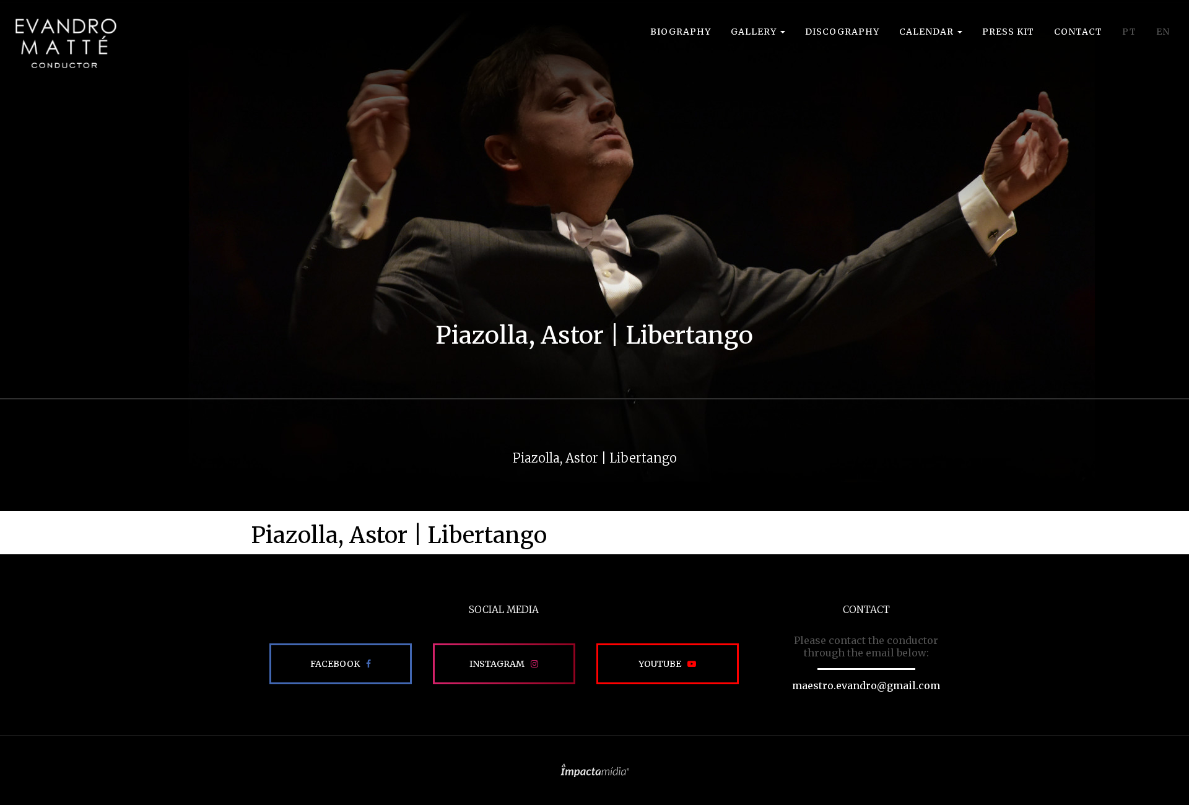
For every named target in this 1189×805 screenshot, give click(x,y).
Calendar (927, 31)
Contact (1078, 31)
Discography (842, 31)
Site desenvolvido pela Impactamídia (594, 770)
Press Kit (1008, 31)
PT (1129, 31)
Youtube (659, 663)
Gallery (755, 31)
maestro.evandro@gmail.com (866, 685)
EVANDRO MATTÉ (65, 43)
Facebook (335, 663)
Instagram (497, 663)
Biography (680, 31)
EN (1163, 31)
